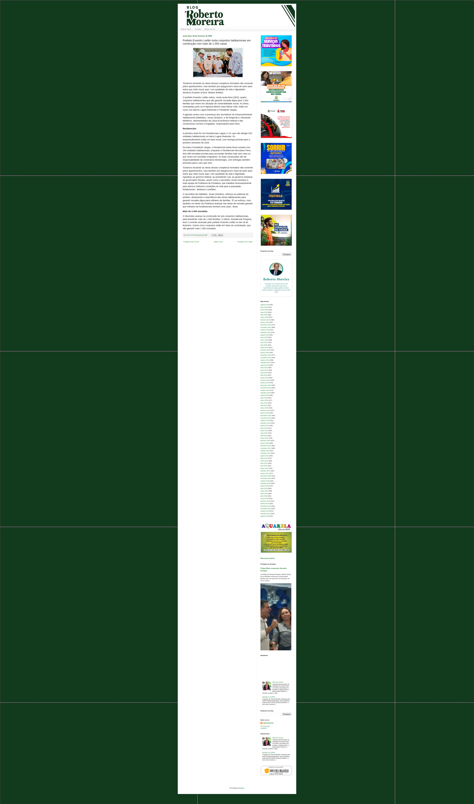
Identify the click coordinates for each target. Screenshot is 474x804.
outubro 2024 (264, 360)
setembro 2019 (265, 514)
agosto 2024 (264, 365)
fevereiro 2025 (265, 350)
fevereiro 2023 (265, 410)
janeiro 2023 (264, 413)
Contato (198, 29)
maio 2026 (264, 312)
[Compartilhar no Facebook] (219, 235)
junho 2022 (264, 430)
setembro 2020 (265, 483)
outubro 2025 (264, 330)
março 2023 (264, 408)
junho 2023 (264, 400)
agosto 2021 (264, 456)
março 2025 (264, 347)
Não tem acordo (277, 682)
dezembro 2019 (265, 506)
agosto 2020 (264, 486)
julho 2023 (264, 398)
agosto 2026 (264, 305)
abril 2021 (263, 466)
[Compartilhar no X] (217, 235)
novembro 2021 (265, 448)
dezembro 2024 (265, 355)
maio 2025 (264, 342)
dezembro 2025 (265, 325)
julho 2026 (264, 307)
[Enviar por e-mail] (212, 235)
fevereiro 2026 (265, 320)
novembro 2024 (265, 358)
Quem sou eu (210, 29)
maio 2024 (264, 373)
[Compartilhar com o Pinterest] (222, 235)
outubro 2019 (264, 511)
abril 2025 (263, 345)
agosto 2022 (264, 425)
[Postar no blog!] (215, 235)
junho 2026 (264, 310)
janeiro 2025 (264, 352)
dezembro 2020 (265, 476)
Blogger (241, 788)
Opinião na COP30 (268, 697)
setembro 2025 (265, 332)
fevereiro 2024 (265, 380)
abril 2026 (263, 315)
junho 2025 (264, 340)
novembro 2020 (265, 478)
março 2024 (264, 378)
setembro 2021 (265, 453)
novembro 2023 (265, 388)
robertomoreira (268, 723)
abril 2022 (263, 436)
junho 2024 (264, 370)
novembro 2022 (265, 418)
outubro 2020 (264, 481)
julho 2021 (264, 458)
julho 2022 (264, 428)
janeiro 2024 (264, 383)
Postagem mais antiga (244, 242)
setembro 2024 (265, 362)
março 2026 (264, 317)
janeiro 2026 (264, 322)
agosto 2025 (264, 335)
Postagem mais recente (191, 242)
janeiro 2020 (264, 503)
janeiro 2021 (264, 473)
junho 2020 (264, 491)
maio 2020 (264, 493)
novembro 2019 (265, 509)
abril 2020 (263, 496)
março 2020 (264, 498)
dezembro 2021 (265, 446)
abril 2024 (263, 375)
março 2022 (264, 438)
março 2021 (264, 468)
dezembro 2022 (265, 415)
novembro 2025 (265, 327)
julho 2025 (264, 337)
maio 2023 (264, 403)
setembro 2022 (265, 423)
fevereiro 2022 (265, 440)
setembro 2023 (265, 393)
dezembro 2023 (265, 385)
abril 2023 (263, 405)
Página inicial (186, 29)
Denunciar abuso (267, 558)
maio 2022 (264, 433)
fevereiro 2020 (265, 501)
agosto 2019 (264, 516)
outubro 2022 (264, 420)
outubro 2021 (264, 451)
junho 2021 (264, 461)
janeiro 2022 (264, 443)
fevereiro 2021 (265, 471)
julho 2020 (264, 488)
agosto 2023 (264, 395)
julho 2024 (264, 368)
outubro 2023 (264, 390)
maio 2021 (264, 463)
